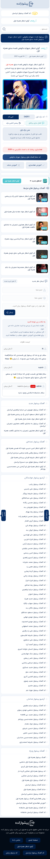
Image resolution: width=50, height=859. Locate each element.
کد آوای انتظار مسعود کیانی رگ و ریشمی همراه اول (26, 414)
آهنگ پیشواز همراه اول (37, 757)
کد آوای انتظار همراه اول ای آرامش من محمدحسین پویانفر (26, 467)
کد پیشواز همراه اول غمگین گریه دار (32, 771)
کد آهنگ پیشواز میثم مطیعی (34, 705)
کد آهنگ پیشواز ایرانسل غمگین (33, 776)
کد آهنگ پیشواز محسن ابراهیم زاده (32, 516)
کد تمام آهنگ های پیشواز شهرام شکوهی (25, 157)
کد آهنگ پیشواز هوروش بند (35, 507)
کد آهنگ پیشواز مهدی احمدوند (34, 621)
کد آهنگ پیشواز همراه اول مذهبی (32, 762)
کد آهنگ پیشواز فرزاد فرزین (35, 539)
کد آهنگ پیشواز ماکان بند (36, 608)
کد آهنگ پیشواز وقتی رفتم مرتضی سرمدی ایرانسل (26, 453)
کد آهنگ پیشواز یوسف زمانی (35, 576)
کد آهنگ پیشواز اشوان (37, 594)
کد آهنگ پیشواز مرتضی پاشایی (34, 663)
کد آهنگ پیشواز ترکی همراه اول (34, 780)
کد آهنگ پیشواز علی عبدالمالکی (34, 498)
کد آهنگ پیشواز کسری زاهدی (34, 557)
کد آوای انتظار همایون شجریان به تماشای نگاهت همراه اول (25, 431)
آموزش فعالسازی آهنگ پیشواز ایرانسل (31, 803)
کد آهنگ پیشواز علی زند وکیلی (34, 631)
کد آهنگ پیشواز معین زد (36, 567)
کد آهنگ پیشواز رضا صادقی (35, 585)
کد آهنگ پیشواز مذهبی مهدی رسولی (31, 710)
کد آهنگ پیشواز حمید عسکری (34, 667)
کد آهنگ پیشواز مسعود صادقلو (33, 612)
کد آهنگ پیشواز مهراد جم (36, 690)
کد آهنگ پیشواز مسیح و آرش (34, 544)
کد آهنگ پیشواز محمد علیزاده (34, 562)
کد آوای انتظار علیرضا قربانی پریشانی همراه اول (28, 457)
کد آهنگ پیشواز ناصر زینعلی (35, 658)
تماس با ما (16, 840)
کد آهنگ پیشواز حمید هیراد (35, 599)
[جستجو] (4, 29)
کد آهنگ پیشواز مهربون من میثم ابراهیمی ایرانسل (26, 410)
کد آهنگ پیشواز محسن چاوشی (34, 548)
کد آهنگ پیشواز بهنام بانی (36, 525)
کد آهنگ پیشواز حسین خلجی (34, 733)
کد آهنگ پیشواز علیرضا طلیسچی (33, 635)
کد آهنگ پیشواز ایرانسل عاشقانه (33, 812)
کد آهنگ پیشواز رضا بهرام (36, 512)
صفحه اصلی (33, 840)
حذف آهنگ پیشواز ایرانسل (35, 785)
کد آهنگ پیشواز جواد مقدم (35, 724)
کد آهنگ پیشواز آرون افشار (35, 521)
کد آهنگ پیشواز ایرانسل (21, 13)
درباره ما (46, 829)
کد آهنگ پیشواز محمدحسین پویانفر (32, 719)
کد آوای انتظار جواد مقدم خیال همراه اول (30, 419)
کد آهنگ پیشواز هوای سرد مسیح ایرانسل (30, 462)
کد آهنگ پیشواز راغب (37, 484)
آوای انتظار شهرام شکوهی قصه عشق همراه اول (21, 49)
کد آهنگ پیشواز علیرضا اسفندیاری (32, 742)
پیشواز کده (39, 37)
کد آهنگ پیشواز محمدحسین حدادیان (31, 737)
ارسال (11, 312)
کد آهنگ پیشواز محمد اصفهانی (34, 626)
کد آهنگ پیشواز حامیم (37, 686)
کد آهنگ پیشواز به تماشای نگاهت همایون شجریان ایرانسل (26, 424)
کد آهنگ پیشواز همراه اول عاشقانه (32, 808)
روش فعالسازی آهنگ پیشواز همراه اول (31, 799)
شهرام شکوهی (28, 37)
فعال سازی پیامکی (35, 123)
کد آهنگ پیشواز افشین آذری (35, 676)
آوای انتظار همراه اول (21, 21)
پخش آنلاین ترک (12, 123)
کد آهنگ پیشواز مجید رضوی (35, 681)
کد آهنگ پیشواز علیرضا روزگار (34, 493)
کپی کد (10, 117)
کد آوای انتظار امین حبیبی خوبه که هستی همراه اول (26, 448)
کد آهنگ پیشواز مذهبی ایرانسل (33, 794)
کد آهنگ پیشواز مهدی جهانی (35, 617)
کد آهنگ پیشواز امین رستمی (35, 553)
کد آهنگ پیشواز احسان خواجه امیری (32, 649)
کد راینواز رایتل (11, 853)
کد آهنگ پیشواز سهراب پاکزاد (34, 603)
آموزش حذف (12, 165)
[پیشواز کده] (25, 4)
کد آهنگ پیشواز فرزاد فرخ (36, 580)
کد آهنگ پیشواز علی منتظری (34, 640)
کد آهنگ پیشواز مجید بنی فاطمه (33, 715)
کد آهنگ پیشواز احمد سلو (36, 672)
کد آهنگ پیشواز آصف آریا (36, 644)
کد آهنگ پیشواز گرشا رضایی (35, 571)
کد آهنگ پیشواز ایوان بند (36, 530)
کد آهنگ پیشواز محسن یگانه (34, 502)
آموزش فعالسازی (35, 165)
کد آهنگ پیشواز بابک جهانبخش (33, 654)
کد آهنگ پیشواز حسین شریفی (34, 728)
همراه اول (9, 64)
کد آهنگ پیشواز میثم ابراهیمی (34, 589)
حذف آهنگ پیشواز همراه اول (34, 789)
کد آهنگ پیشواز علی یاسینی (35, 489)
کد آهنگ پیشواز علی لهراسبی (34, 535)
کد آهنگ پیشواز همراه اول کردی (33, 766)
